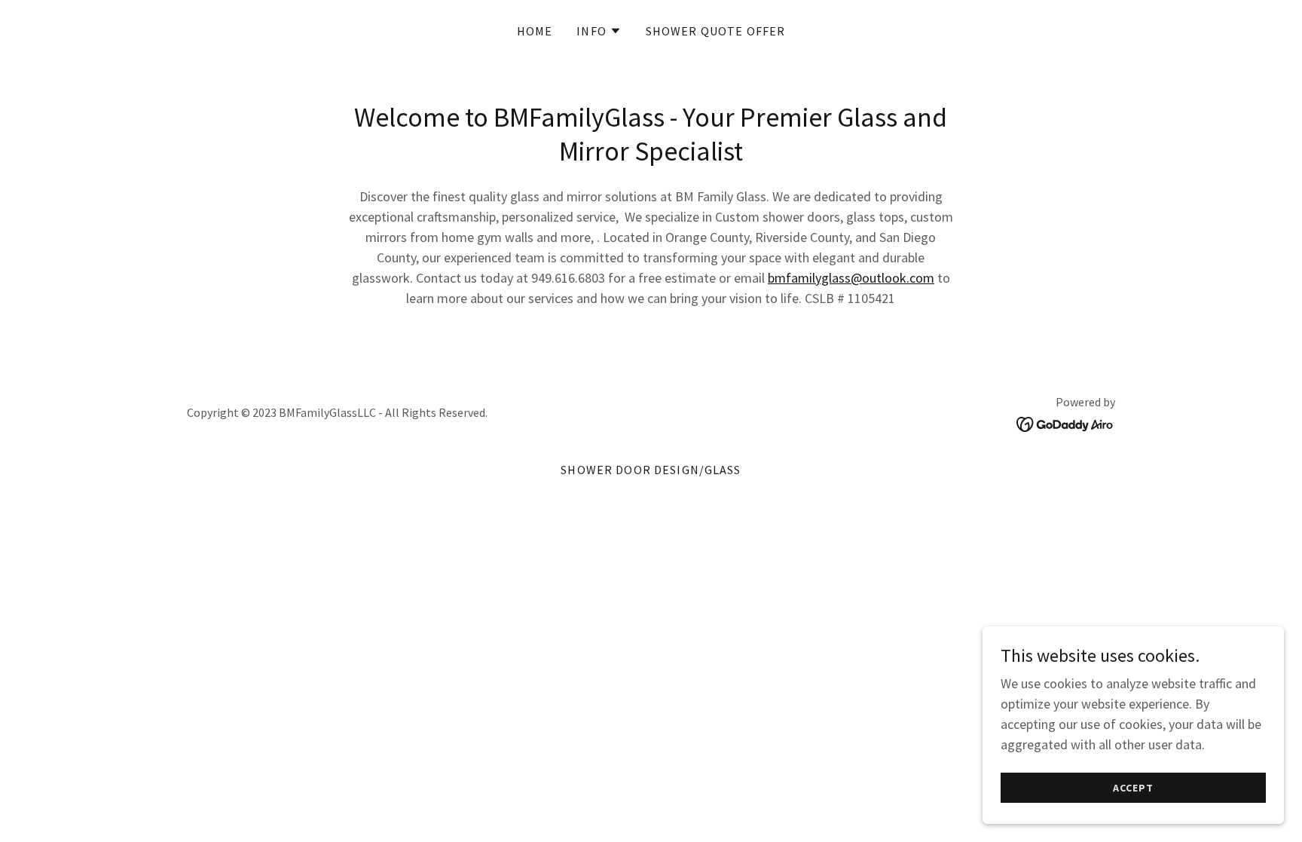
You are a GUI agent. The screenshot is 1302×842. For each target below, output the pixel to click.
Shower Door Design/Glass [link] (651, 469)
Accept (1133, 788)
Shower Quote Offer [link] (715, 30)
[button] (599, 31)
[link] (1065, 422)
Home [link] (535, 30)
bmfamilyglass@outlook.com (851, 277)
